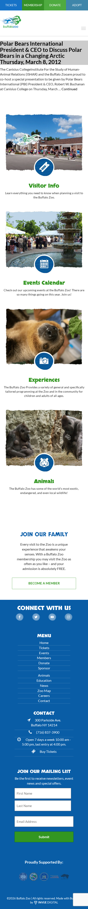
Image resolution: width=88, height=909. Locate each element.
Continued (69, 89)
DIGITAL (48, 902)
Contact (44, 701)
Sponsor (44, 668)
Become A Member (44, 583)
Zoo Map (44, 691)
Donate (55, 5)
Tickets (11, 5)
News (44, 685)
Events (44, 653)
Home (44, 643)
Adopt (77, 5)
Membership (33, 5)
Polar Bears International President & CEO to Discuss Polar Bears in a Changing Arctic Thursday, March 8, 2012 (41, 52)
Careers (44, 695)
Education (44, 680)
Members (44, 658)
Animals (44, 675)
